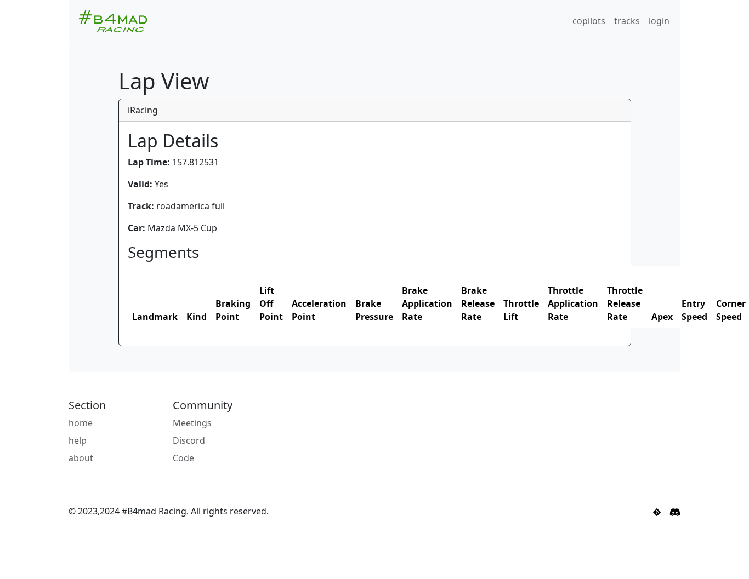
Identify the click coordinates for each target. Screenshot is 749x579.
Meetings (192, 423)
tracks (627, 21)
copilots (588, 21)
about (81, 458)
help (78, 440)
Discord (189, 440)
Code (183, 458)
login (659, 21)
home (81, 423)
